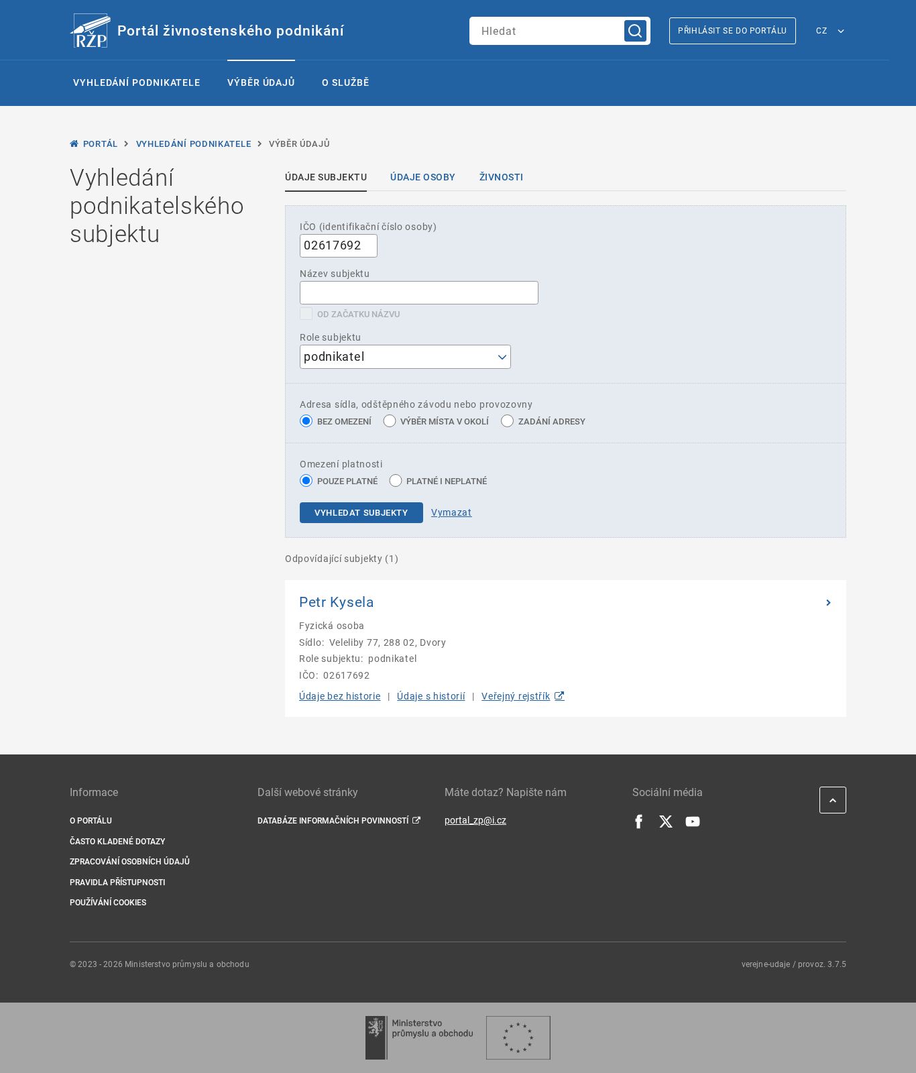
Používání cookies (108, 902)
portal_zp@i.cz (475, 820)
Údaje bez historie (340, 696)
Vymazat (451, 512)
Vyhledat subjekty (361, 513)
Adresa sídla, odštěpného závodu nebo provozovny (416, 404)
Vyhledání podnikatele (137, 82)
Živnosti (501, 177)
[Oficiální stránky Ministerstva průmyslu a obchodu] (418, 1038)
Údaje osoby (423, 177)
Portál (100, 144)
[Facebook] (639, 825)
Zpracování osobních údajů (130, 861)
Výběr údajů (261, 82)
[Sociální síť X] (666, 825)
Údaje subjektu (326, 177)
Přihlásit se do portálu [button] (732, 31)
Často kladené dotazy (117, 841)
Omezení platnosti (341, 464)
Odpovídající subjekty (342, 558)
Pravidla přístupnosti (117, 882)
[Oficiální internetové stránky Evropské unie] (518, 1038)
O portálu (91, 821)
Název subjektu (335, 273)
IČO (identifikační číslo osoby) (368, 226)
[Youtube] (692, 825)
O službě (345, 82)
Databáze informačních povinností (332, 821)
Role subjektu (330, 337)
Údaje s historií (431, 696)
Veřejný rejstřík (515, 696)
